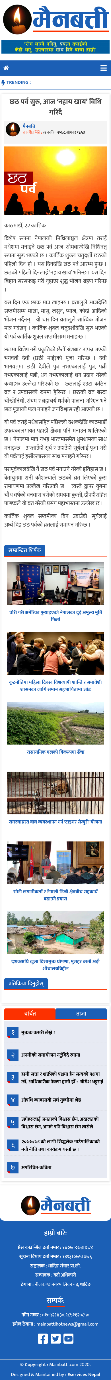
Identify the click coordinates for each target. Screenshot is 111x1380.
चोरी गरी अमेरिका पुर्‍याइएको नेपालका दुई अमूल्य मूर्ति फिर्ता (55, 616)
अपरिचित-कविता (36, 1168)
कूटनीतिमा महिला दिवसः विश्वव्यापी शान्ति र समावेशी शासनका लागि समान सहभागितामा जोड (55, 686)
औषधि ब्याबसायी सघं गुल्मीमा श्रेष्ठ (51, 1100)
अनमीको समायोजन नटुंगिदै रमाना (50, 1055)
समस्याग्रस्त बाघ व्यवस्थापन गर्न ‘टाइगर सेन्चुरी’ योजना (55, 822)
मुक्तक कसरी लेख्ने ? (38, 1033)
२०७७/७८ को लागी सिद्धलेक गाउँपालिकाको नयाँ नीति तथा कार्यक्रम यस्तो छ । (60, 1145)
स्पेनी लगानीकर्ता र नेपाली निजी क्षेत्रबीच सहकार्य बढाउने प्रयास (55, 895)
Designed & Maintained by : (55, 1375)
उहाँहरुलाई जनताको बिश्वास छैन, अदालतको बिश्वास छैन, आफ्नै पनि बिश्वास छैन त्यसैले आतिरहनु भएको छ (60, 1127)
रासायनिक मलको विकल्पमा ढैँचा (56, 752)
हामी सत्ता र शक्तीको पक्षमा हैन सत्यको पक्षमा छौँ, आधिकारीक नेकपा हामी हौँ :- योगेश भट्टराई (62, 1078)
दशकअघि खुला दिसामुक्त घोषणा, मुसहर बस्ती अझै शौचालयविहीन (55, 965)
